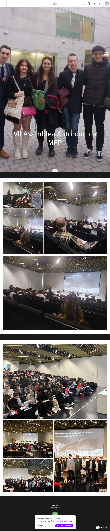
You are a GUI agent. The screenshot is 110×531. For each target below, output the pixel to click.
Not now (41, 525)
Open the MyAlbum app (64, 526)
